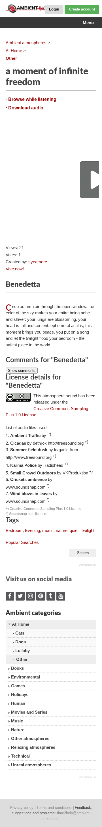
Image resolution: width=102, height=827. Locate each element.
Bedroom (14, 530)
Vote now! (15, 268)
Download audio (25, 107)
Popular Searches (22, 542)
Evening (32, 530)
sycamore (37, 261)
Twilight (87, 530)
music (48, 530)
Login (54, 9)
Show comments (21, 370)
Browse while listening (32, 99)
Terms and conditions (54, 807)
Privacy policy (21, 807)
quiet (74, 530)
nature (61, 530)
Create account (82, 9)
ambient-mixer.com (34, 8)
